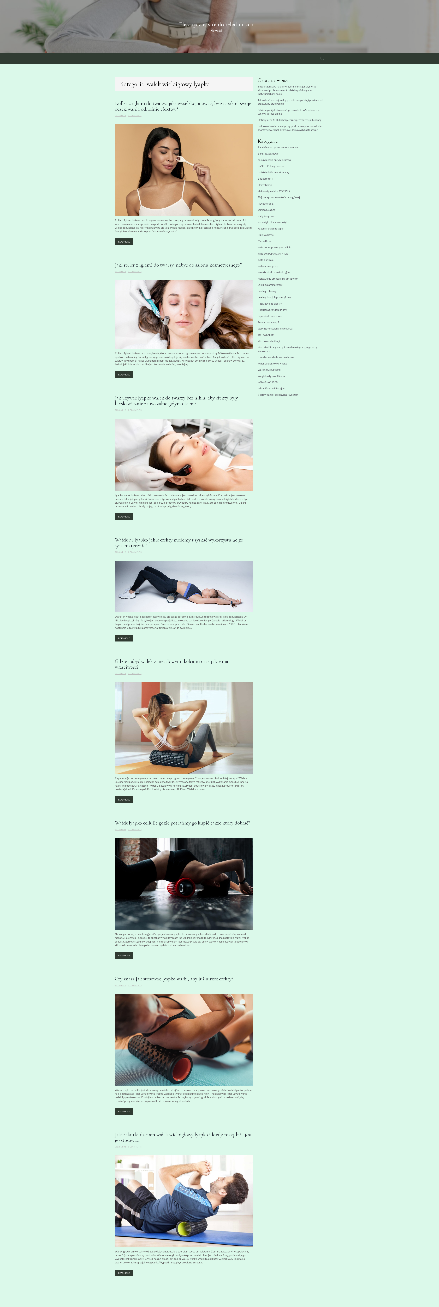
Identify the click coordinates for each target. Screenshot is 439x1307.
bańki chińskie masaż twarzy (273, 172)
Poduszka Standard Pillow (272, 309)
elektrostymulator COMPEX (274, 191)
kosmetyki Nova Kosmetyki (273, 222)
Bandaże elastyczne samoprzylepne (278, 147)
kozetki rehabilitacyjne (270, 228)
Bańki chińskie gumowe (271, 166)
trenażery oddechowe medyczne (276, 357)
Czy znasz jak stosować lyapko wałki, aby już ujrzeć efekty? (174, 979)
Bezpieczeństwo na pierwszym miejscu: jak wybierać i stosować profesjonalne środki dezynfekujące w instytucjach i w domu (287, 90)
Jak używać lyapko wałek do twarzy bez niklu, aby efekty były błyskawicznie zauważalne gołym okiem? (176, 401)
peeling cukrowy (267, 291)
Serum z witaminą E (268, 322)
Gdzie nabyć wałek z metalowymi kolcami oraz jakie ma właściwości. (171, 664)
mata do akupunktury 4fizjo (273, 253)
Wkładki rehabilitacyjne (271, 388)
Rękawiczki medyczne (270, 315)
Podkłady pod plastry (270, 303)
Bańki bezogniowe (268, 153)
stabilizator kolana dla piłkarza (275, 328)
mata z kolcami (266, 259)
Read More (124, 241)
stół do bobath (266, 334)
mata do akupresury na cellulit (275, 247)
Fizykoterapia (266, 203)
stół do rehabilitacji (269, 341)
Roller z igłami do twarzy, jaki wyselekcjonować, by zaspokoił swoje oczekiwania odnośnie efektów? (183, 106)
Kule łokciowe (266, 234)
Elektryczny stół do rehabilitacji (216, 24)
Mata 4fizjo (264, 241)
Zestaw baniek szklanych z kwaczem (278, 394)
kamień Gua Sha (266, 209)
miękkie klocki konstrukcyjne (274, 272)
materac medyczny (268, 266)
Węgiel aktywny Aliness (271, 376)
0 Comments (134, 115)
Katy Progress (266, 216)
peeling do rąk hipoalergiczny (274, 297)
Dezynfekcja (265, 184)
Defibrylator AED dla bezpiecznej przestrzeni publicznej (289, 119)
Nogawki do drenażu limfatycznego (278, 278)
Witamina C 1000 (268, 382)
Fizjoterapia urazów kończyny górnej (279, 197)
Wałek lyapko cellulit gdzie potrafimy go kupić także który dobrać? (182, 823)
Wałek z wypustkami (269, 369)
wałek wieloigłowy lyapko (272, 363)
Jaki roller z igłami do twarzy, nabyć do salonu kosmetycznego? (178, 265)
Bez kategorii (265, 178)
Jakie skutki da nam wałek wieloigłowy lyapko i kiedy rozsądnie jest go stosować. (183, 1137)
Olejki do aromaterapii (270, 284)
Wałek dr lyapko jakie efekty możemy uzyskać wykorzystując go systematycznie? (179, 543)
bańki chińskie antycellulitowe (275, 159)
